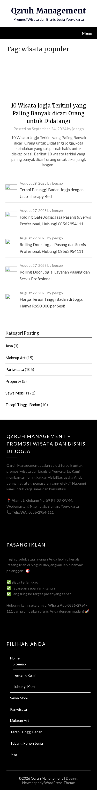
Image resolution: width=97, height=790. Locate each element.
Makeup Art (15, 357)
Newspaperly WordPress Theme (48, 782)
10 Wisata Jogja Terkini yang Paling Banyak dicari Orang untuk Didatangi (48, 113)
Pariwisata (14, 369)
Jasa (9, 345)
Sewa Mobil (15, 393)
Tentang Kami (24, 675)
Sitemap (19, 664)
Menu (87, 33)
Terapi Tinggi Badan (22, 404)
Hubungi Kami (24, 686)
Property (13, 381)
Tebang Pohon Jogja (26, 743)
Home (15, 658)
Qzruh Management (48, 11)
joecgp (78, 128)
